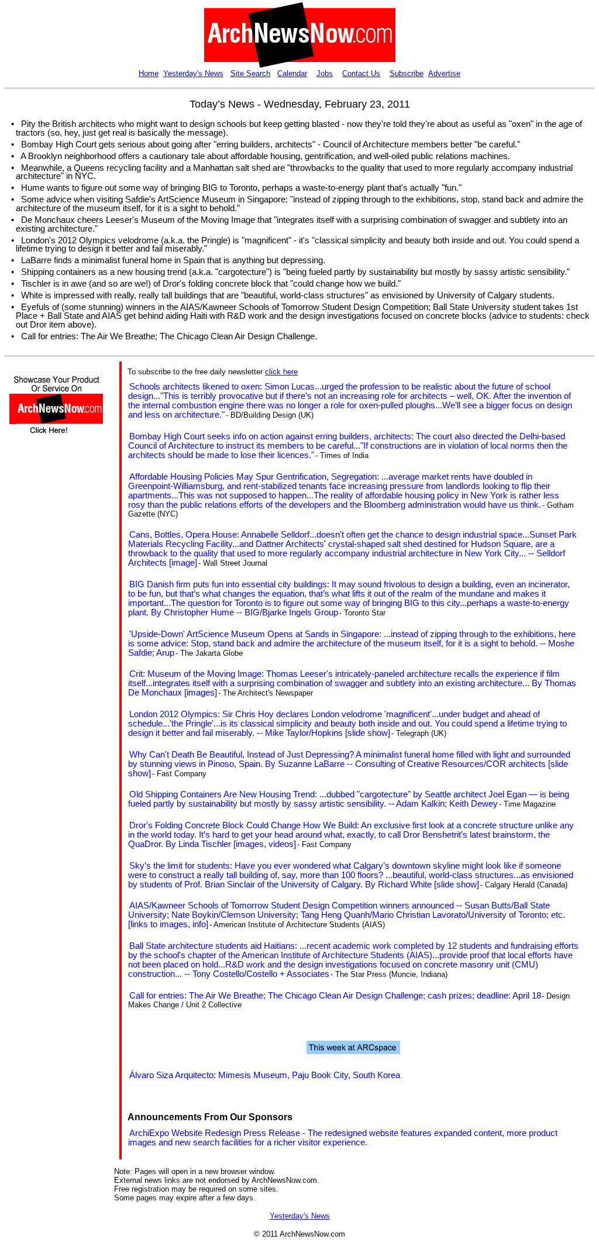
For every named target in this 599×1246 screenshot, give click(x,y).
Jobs (324, 73)
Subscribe (407, 73)
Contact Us (361, 73)
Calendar (292, 73)
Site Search (250, 73)
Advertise (444, 73)
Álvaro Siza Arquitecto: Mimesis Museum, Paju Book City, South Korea (264, 1075)
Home (149, 73)
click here (281, 371)
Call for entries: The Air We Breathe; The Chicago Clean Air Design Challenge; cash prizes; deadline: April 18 (335, 995)
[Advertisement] (44, 652)
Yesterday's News (193, 73)
